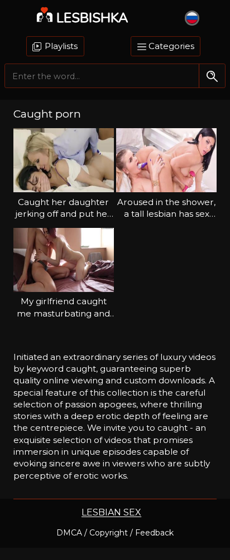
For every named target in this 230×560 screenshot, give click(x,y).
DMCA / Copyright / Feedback (115, 533)
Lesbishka (92, 18)
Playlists (60, 46)
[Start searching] (212, 76)
